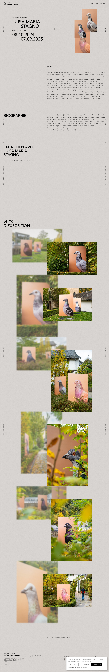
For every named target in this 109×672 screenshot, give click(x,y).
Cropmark (6, 664)
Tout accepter (73, 664)
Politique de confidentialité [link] (77, 667)
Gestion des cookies (13, 663)
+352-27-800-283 (36, 655)
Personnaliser (96, 664)
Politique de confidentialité (11, 661)
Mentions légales (17, 659)
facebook (67, 656)
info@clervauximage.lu (38, 656)
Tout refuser (85, 664)
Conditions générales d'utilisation (12, 660)
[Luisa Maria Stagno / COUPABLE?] (28, 3)
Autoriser (30, 160)
